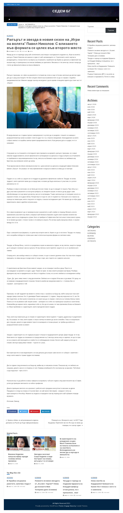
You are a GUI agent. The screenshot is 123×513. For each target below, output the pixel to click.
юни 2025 (91, 141)
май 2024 (91, 175)
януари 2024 (92, 185)
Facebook (12, 411)
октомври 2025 (93, 130)
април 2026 (92, 115)
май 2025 (91, 144)
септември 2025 (93, 133)
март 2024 (91, 180)
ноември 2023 (93, 191)
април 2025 (92, 146)
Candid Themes (81, 506)
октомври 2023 (93, 193)
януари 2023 (92, 217)
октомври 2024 (93, 162)
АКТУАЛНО (92, 231)
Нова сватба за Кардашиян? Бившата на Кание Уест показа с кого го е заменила (101, 68)
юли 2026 (91, 107)
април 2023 (92, 209)
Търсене (91, 26)
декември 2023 (93, 188)
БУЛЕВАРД (92, 233)
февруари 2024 (93, 183)
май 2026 (91, 112)
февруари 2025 (93, 151)
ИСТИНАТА (10, 35)
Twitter (24, 411)
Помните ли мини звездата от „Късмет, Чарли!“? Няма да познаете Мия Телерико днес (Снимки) (101, 53)
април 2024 (92, 178)
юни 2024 (91, 172)
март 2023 (91, 212)
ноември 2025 (93, 128)
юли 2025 (91, 138)
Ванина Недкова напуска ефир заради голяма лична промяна (18, 457)
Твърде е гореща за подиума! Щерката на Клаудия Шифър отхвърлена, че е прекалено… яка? (101, 61)
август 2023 (92, 199)
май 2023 (91, 206)
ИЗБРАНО (91, 238)
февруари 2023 (93, 214)
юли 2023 (91, 201)
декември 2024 (93, 157)
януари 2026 (92, 123)
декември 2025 (93, 125)
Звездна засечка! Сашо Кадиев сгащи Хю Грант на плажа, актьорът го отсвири (43, 457)
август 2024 (92, 167)
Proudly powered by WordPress (46, 506)
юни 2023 (91, 204)
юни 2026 (91, 109)
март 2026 (91, 117)
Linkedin (47, 411)
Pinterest (35, 411)
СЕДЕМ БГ (61, 11)
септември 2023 (93, 196)
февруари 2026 (93, 120)
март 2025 (91, 149)
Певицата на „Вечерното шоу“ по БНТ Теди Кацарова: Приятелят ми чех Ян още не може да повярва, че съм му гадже (65, 422)
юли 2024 (91, 170)
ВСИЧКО (91, 236)
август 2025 (92, 136)
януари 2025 (92, 154)
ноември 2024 (93, 159)
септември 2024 (93, 164)
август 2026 (92, 104)
